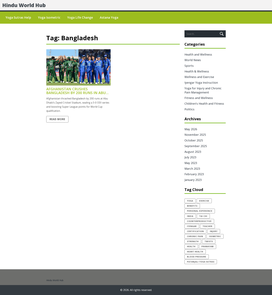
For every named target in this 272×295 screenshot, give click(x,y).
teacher (207, 226)
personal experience (199, 211)
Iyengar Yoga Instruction (201, 82)
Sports (189, 66)
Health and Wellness (198, 54)
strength (193, 241)
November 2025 (195, 135)
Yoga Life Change (80, 17)
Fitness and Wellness (198, 98)
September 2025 (195, 146)
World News (192, 60)
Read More (57, 119)
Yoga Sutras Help (18, 17)
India (190, 216)
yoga (190, 201)
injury (214, 231)
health (191, 246)
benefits (192, 206)
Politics (189, 109)
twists (209, 241)
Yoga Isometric (49, 17)
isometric (215, 236)
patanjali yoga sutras (200, 261)
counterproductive (199, 221)
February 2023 (194, 174)
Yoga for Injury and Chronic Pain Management (202, 90)
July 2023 (190, 157)
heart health (195, 251)
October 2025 (193, 140)
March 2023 (192, 168)
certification (195, 231)
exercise (204, 201)
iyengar (192, 226)
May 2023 (190, 163)
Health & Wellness (196, 71)
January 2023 (193, 180)
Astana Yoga (109, 17)
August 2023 (192, 152)
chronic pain (195, 236)
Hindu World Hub (24, 5)
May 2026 (190, 129)
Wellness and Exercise (199, 77)
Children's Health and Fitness (204, 103)
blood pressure (196, 256)
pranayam (207, 246)
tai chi (203, 216)
